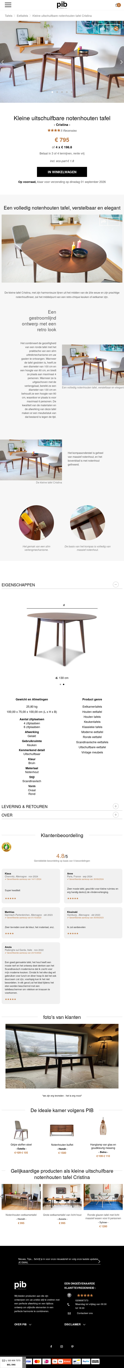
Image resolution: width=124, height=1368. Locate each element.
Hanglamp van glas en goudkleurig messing (103, 1148)
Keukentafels (92, 721)
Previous (2, 62)
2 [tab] (57, 92)
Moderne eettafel (92, 732)
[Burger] (8, 5)
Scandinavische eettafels (92, 742)
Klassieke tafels (92, 727)
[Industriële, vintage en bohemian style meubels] (62, 4)
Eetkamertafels (92, 706)
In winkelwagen (62, 171)
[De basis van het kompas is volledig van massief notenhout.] (87, 522)
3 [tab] (62, 92)
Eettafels (22, 15)
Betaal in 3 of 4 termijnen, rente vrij (62, 153)
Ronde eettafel (92, 737)
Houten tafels (92, 716)
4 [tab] (67, 92)
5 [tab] (71, 92)
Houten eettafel (92, 711)
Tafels (8, 15)
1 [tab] (52, 92)
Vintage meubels (92, 752)
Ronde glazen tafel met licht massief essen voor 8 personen (103, 1218)
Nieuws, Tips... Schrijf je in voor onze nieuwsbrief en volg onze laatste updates (58, 1259)
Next (121, 62)
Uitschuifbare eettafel (92, 747)
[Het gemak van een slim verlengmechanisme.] (36, 522)
